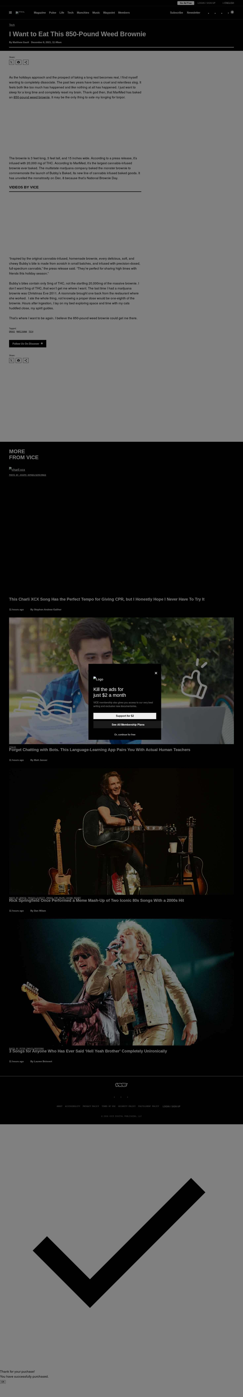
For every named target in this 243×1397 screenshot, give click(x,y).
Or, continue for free (124, 734)
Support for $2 (125, 715)
